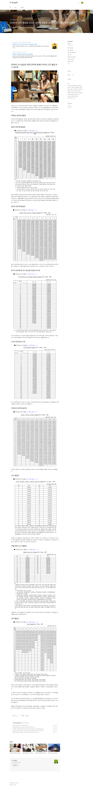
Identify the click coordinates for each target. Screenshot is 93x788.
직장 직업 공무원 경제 (17, 722)
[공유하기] (16, 716)
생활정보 (69, 43)
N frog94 (14, 3)
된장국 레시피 (70, 97)
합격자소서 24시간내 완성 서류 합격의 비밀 (25, 44)
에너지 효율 (75, 90)
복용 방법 (71, 94)
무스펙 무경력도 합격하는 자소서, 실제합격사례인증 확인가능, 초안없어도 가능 (31, 46)
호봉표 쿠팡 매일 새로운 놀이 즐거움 (23, 54)
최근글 (69, 74)
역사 (78, 94)
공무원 (76, 92)
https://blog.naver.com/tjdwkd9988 (20, 42)
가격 (68, 85)
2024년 (73, 87)
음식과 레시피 (70, 45)
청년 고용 (78, 85)
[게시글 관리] (18, 716)
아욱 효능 (69, 96)
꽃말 (70, 85)
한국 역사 (69, 87)
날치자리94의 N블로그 (16, 762)
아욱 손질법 (80, 92)
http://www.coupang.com (18, 52)
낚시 (68, 94)
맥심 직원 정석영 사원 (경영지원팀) (20, 725)
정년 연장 (76, 89)
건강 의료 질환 (70, 50)
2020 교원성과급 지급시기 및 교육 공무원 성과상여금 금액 (25, 732)
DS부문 (79, 90)
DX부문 (73, 96)
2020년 (73, 92)
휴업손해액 (74, 85)
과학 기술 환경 (70, 48)
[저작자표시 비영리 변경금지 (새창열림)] (27, 715)
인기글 (72, 74)
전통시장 (80, 87)
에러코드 (72, 89)
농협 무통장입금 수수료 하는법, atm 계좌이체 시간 (23, 727)
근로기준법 (80, 89)
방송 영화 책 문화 (71, 59)
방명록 (22, 7)
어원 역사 (69, 54)
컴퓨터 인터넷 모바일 (72, 56)
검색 (79, 3)
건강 (71, 90)
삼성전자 (76, 96)
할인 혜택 (69, 92)
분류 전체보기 (70, 41)
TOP (82, 783)
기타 (68, 63)
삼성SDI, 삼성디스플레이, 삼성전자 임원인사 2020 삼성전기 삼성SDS (27, 730)
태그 (16, 7)
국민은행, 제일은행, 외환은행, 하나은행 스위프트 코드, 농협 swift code (28, 728)
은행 (74, 97)
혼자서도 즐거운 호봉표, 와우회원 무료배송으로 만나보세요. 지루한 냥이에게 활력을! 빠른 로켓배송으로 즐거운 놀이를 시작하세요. (35, 56)
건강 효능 (75, 94)
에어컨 (69, 89)
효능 (81, 85)
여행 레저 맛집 (70, 61)
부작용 (69, 90)
